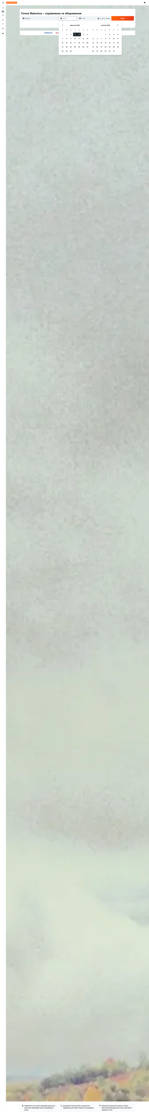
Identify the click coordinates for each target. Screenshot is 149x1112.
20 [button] (87, 43)
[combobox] (41, 18)
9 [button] (70, 38)
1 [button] (66, 34)
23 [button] (71, 47)
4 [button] (79, 34)
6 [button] (87, 34)
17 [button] (75, 43)
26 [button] (83, 47)
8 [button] (66, 38)
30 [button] (71, 51)
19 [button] (83, 43)
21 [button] (62, 47)
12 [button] (83, 38)
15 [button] (66, 43)
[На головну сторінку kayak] (11, 3)
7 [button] (62, 38)
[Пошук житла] (3, 11)
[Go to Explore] (3, 20)
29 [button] (66, 51)
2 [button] (70, 34)
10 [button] (75, 38)
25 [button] (79, 47)
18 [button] (79, 43)
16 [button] (70, 43)
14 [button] (62, 43)
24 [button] (75, 47)
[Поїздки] (3, 28)
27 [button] (87, 47)
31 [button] (113, 51)
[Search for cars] (3, 15)
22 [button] (66, 47)
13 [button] (87, 38)
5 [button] (83, 34)
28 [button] (62, 51)
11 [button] (79, 38)
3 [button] (113, 34)
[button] (3, 3)
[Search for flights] (3, 8)
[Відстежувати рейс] (3, 23)
